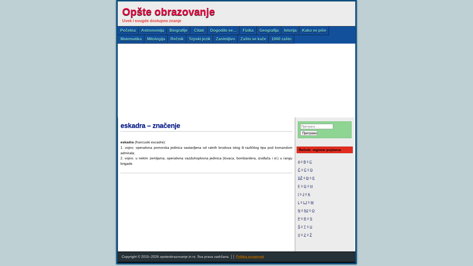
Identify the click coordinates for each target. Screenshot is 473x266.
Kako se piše (314, 30)
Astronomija (152, 30)
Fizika (248, 30)
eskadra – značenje (150, 125)
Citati (199, 30)
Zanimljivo (225, 39)
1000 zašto (281, 39)
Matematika (131, 39)
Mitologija (156, 39)
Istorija (290, 30)
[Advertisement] (236, 80)
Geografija (269, 30)
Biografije (178, 30)
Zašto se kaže (253, 39)
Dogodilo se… (223, 30)
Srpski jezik (199, 39)
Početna (128, 30)
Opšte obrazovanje (168, 11)
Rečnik (177, 39)
